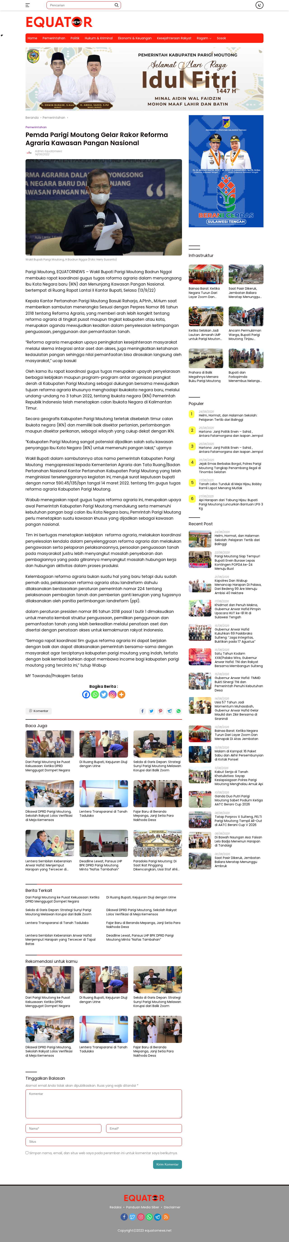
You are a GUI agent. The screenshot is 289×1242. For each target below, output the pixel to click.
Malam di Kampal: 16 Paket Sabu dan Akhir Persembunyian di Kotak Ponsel (239, 755)
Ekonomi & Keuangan (135, 38)
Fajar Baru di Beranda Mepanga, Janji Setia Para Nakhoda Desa (153, 815)
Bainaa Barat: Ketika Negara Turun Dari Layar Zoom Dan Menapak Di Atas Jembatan (204, 292)
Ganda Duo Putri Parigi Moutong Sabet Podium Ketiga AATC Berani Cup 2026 (239, 800)
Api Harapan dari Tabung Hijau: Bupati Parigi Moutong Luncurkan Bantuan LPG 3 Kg (231, 504)
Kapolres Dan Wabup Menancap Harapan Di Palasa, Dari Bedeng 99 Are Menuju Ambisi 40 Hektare (238, 587)
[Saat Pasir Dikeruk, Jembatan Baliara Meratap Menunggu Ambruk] (246, 274)
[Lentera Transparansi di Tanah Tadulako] (103, 793)
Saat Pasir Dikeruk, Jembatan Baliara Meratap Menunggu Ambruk (244, 292)
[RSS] (166, 1217)
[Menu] (29, 5)
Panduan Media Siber (142, 1207)
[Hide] (2, 35)
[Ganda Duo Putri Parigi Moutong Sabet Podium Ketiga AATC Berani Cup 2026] (200, 799)
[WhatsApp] (149, 1217)
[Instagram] (113, 694)
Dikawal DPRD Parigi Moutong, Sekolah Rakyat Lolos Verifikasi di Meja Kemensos (49, 815)
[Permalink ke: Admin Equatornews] (29, 152)
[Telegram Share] (169, 711)
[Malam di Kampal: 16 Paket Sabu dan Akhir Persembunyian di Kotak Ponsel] (200, 754)
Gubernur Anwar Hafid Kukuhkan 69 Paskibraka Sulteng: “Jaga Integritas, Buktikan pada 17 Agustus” (235, 635)
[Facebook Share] (142, 711)
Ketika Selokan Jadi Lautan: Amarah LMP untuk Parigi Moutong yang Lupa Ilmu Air (205, 334)
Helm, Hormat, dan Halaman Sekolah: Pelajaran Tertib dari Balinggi (228, 417)
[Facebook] (86, 694)
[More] (121, 694)
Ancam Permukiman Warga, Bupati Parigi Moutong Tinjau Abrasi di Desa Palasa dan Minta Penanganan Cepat (245, 334)
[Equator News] (59, 21)
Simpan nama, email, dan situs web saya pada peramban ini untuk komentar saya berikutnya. (103, 1153)
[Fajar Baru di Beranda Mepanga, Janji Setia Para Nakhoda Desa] (157, 793)
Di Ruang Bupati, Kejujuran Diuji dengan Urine (103, 764)
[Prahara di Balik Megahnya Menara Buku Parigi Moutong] (206, 358)
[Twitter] (104, 694)
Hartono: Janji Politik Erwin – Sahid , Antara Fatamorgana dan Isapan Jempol (231, 433)
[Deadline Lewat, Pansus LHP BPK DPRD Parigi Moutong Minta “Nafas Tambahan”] (103, 843)
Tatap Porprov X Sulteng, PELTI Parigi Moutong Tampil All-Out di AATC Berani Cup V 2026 (238, 820)
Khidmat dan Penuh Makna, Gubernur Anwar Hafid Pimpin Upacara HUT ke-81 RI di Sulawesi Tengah (238, 611)
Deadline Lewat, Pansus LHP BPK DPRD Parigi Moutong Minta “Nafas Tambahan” (100, 865)
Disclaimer (172, 1207)
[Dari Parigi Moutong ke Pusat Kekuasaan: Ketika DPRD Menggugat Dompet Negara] (50, 744)
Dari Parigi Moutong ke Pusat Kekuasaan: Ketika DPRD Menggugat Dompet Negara (48, 766)
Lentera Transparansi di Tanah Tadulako (103, 813)
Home (32, 38)
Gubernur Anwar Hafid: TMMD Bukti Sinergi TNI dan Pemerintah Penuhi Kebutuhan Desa (239, 684)
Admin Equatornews (48, 151)
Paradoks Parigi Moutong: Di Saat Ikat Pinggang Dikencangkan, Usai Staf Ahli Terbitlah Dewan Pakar (155, 865)
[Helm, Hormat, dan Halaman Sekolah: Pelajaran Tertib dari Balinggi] (200, 538)
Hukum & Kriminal (99, 38)
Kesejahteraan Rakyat (174, 38)
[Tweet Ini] (151, 711)
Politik (75, 38)
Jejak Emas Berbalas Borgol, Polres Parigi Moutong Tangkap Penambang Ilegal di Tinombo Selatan (230, 468)
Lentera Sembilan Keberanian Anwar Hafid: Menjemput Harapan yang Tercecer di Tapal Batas (49, 865)
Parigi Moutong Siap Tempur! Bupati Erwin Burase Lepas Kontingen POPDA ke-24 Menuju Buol (237, 562)
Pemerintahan (54, 38)
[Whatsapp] (95, 694)
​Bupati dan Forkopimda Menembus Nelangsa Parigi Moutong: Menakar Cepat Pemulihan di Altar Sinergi (245, 376)
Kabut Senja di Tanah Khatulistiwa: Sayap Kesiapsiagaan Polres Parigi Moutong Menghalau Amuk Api (239, 778)
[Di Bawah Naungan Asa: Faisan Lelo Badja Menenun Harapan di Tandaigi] (200, 840)
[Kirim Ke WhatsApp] (178, 711)
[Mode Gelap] (259, 5)
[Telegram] (157, 1217)
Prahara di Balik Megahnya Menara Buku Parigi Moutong (205, 376)
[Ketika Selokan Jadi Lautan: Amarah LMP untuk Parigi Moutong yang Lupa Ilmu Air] (206, 316)
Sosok (221, 38)
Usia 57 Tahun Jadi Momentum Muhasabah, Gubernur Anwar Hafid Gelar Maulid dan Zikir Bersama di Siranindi (237, 710)
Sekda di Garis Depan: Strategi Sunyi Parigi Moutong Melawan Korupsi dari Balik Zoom (157, 766)
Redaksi (115, 1207)
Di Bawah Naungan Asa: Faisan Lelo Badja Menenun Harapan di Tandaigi (238, 841)
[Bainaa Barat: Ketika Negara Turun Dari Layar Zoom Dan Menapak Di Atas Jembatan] (206, 274)
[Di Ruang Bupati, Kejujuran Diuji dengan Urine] (103, 744)
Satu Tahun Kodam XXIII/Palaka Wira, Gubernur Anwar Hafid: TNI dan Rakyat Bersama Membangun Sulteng (239, 659)
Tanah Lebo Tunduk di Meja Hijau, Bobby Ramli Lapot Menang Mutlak (230, 486)
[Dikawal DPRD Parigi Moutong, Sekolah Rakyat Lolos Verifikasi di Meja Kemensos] (50, 793)
